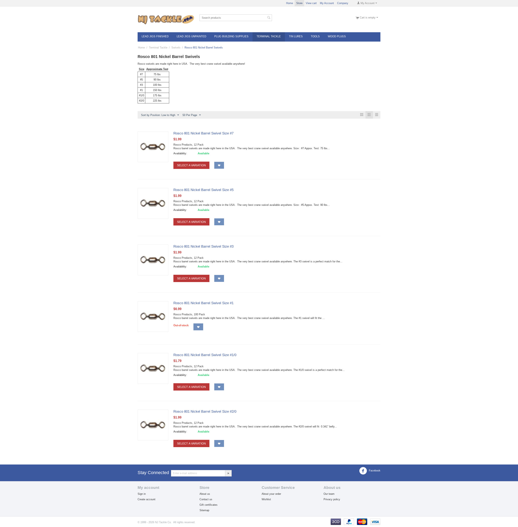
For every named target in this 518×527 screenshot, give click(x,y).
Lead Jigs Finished (155, 36)
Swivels (175, 47)
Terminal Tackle (269, 36)
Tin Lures (296, 36)
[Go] (228, 473)
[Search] (269, 18)
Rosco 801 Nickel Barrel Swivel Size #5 (203, 190)
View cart (311, 3)
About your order (271, 493)
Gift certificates (209, 504)
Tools (315, 36)
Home (289, 3)
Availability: (180, 153)
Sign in (142, 493)
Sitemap (204, 510)
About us (205, 493)
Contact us (206, 499)
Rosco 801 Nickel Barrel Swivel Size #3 (203, 246)
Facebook (374, 470)
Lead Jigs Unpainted (191, 36)
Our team (329, 493)
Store (299, 3)
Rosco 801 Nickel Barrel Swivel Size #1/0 (204, 355)
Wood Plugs (337, 36)
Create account (146, 499)
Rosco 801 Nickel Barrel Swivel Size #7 (203, 133)
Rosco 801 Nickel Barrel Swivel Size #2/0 (204, 411)
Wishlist (266, 499)
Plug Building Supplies (231, 36)
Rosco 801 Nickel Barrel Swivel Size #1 (203, 303)
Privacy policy (332, 499)
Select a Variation (191, 165)
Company (342, 3)
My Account (327, 3)
